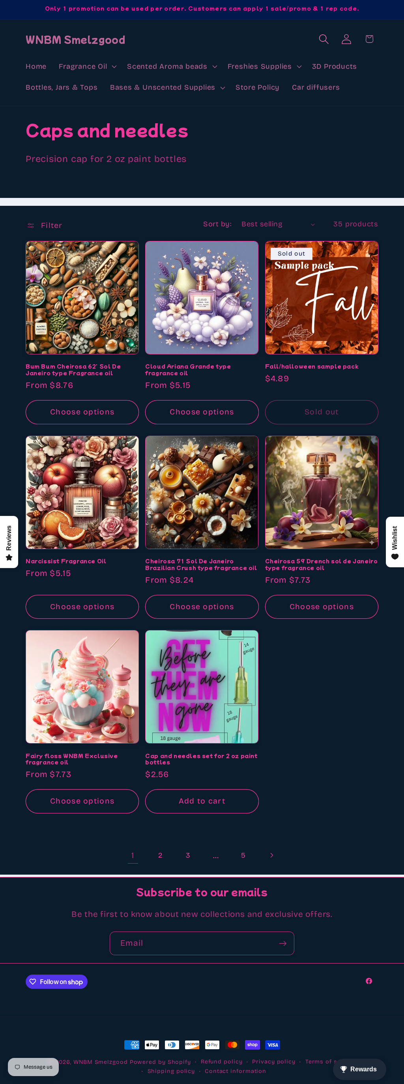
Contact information (235, 1071)
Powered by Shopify (160, 1062)
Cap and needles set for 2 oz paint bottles (201, 759)
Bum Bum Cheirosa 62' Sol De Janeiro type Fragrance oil (73, 369)
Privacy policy (274, 1061)
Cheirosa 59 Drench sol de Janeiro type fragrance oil (321, 564)
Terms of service (330, 1061)
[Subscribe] (282, 944)
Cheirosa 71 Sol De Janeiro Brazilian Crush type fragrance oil (201, 564)
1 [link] (132, 855)
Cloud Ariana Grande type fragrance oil (188, 369)
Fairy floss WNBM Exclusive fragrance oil (72, 759)
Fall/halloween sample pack (312, 366)
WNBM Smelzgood (100, 1062)
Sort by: (217, 224)
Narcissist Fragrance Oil (66, 561)
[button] (87, 66)
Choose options (82, 411)
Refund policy (222, 1061)
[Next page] (271, 855)
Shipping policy (171, 1071)
